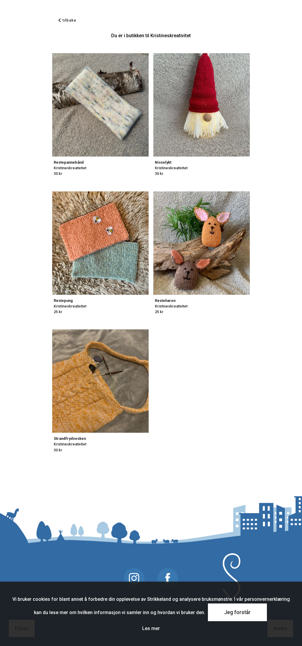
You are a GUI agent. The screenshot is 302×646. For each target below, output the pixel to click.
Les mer (151, 628)
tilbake (69, 20)
